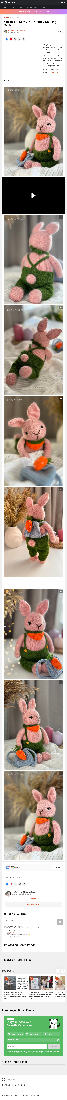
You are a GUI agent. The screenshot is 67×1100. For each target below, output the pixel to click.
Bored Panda (8, 1080)
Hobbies (6, 17)
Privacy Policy (24, 1095)
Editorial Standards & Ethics (10, 1095)
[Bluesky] (15, 1085)
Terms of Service (35, 1095)
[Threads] (18, 1085)
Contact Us (40, 1090)
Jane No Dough (11, 926)
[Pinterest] (9, 1085)
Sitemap (48, 1090)
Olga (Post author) (15, 933)
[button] (58, 971)
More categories (13, 1039)
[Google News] (24, 1085)
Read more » (33, 898)
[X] (12, 1085)
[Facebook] (2, 1085)
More (44, 7)
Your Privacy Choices (8, 1090)
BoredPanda (10, 2)
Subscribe (54, 1047)
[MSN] (21, 1085)
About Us (27, 1090)
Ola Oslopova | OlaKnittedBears (16, 30)
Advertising (19, 1090)
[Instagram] (6, 1085)
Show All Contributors (33, 904)
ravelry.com (54, 73)
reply (14, 930)
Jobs (33, 1090)
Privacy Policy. (41, 1052)
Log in (63, 2)
